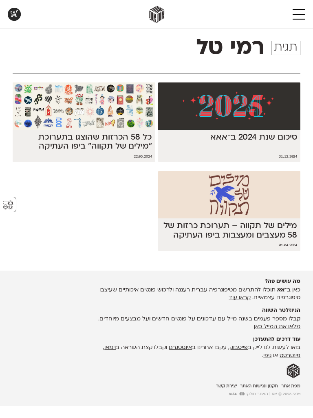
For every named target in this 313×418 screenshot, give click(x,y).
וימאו (110, 347)
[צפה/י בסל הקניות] (14, 14)
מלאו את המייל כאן (277, 326)
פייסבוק (238, 347)
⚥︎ (8, 205)
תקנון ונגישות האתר (259, 386)
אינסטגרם (180, 347)
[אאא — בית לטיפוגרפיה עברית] (293, 371)
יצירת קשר (226, 386)
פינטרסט (290, 355)
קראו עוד (240, 297)
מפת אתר (290, 386)
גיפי (267, 355)
